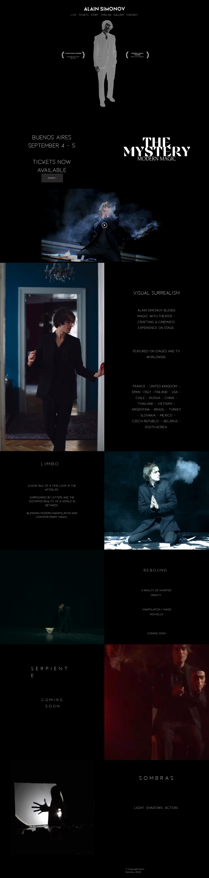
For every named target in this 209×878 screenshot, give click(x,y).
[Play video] (104, 225)
